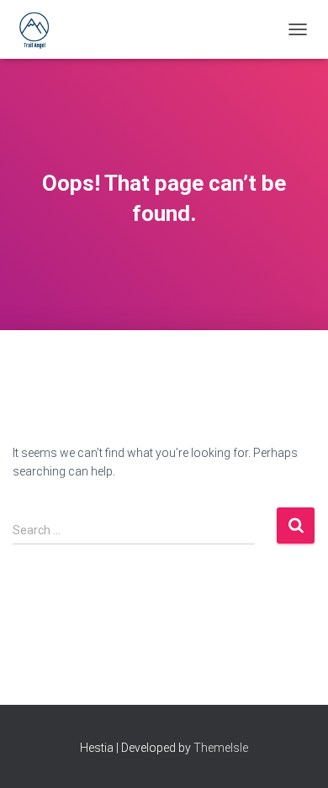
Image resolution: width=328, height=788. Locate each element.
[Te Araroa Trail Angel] (40, 29)
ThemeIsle (220, 747)
